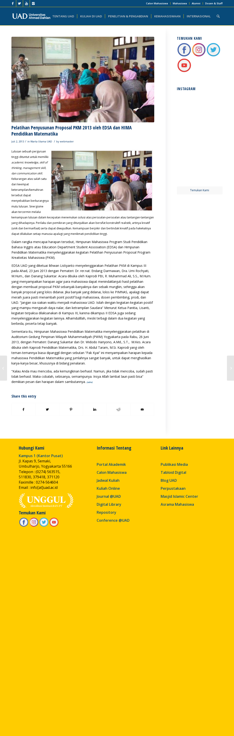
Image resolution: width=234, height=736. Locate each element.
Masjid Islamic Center (179, 496)
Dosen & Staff (214, 3)
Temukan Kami (199, 190)
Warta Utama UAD (41, 141)
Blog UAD (169, 480)
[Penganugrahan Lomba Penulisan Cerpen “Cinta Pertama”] (3, 368)
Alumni (196, 3)
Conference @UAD (113, 520)
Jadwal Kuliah (108, 480)
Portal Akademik (111, 464)
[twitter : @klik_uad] (213, 56)
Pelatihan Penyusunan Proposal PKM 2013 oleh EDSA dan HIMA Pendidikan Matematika (71, 130)
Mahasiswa (180, 3)
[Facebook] (12, 3)
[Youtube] (26, 3)
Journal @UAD (109, 496)
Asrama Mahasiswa (177, 504)
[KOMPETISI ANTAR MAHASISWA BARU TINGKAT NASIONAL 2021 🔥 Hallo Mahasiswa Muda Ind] (211, 151)
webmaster (67, 141)
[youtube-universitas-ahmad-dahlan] (184, 71)
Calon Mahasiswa (157, 3)
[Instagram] (33, 3)
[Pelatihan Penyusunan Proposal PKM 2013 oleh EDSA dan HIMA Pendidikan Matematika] (82, 79)
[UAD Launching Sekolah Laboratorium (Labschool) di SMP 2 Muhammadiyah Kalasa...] (230, 368)
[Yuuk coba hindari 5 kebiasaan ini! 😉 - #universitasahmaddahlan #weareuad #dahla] (188, 127)
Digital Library (109, 504)
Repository (106, 512)
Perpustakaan (173, 488)
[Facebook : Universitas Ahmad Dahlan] (184, 56)
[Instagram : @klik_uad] (198, 56)
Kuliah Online (108, 488)
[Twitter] (19, 3)
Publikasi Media (174, 464)
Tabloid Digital (173, 472)
